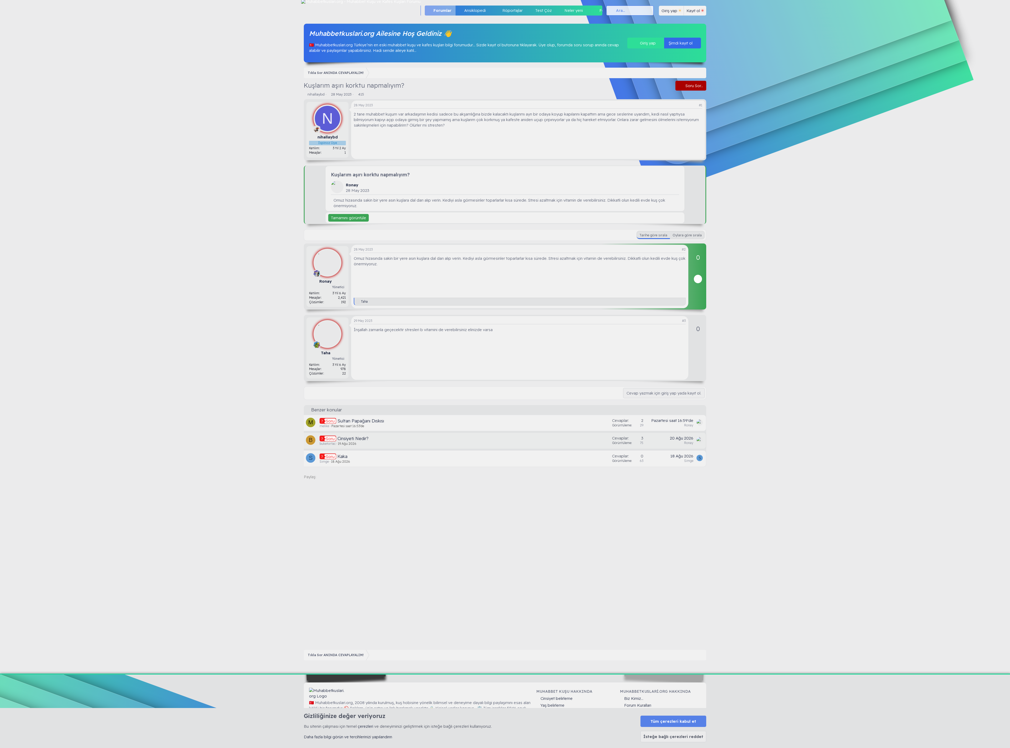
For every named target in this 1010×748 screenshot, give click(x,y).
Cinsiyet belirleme (557, 698)
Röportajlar (512, 10)
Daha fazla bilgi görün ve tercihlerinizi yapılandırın (348, 736)
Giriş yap (647, 43)
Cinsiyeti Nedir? (352, 438)
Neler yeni (573, 10)
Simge (324, 461)
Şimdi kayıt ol (681, 43)
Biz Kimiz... (633, 698)
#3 (684, 321)
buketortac (328, 444)
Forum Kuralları (637, 705)
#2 (684, 249)
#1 (700, 105)
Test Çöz (543, 10)
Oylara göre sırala (687, 235)
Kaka (342, 456)
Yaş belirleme (552, 705)
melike (324, 426)
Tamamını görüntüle (348, 217)
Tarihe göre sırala (653, 235)
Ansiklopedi (475, 10)
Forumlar (442, 10)
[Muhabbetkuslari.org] (327, 693)
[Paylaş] (694, 105)
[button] (490, 10)
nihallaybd (316, 94)
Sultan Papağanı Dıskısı (360, 420)
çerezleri (365, 726)
